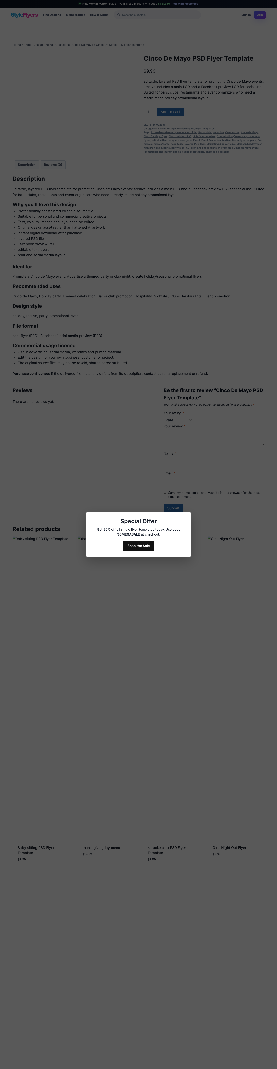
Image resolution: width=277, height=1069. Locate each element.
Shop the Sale (138, 546)
